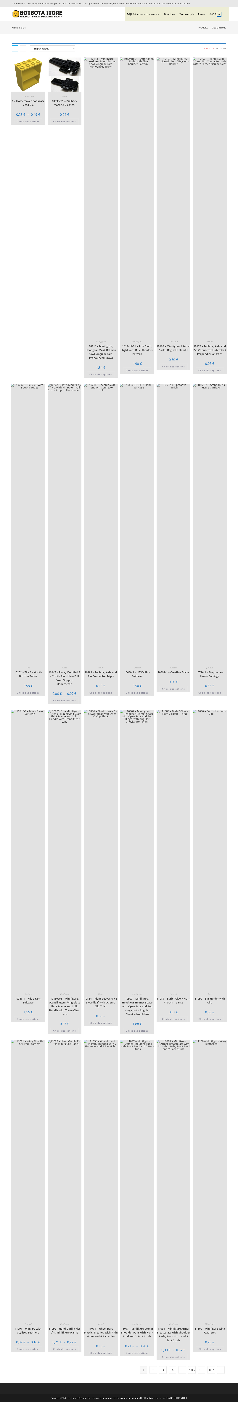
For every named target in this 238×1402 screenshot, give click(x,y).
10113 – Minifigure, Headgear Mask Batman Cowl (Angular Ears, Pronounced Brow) (101, 352)
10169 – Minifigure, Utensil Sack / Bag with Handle (173, 348)
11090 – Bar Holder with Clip (210, 1000)
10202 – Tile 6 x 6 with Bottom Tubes (28, 674)
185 (192, 1370)
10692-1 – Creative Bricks (173, 672)
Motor (64, 96)
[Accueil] (194, 27)
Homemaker (28, 96)
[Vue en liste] (23, 48)
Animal (173, 993)
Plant (100, 993)
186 (201, 1370)
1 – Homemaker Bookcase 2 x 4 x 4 (28, 103)
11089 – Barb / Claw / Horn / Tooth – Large (173, 1000)
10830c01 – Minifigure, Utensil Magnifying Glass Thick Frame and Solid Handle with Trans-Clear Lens (64, 1006)
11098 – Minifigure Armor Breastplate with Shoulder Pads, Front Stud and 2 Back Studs (173, 1334)
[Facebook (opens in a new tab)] (224, 3)
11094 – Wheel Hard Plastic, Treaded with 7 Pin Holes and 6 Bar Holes (101, 1332)
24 (212, 48)
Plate (64, 667)
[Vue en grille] (15, 48)
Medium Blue (218, 27)
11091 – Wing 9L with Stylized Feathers (28, 1330)
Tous (223, 48)
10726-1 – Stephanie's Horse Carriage (209, 674)
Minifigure (101, 341)
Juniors (209, 667)
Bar (209, 993)
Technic (209, 341)
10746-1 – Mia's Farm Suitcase (28, 1000)
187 (211, 1370)
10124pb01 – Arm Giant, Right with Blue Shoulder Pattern (137, 350)
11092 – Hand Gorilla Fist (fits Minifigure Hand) (64, 1330)
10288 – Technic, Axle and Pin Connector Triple (101, 674)
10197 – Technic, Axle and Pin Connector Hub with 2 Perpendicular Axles (209, 350)
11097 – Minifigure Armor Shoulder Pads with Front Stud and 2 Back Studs (137, 1332)
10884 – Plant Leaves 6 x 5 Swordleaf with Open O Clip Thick (100, 1002)
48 (217, 48)
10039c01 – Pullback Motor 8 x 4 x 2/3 (64, 103)
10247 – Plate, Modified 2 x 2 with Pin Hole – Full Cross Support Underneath (64, 678)
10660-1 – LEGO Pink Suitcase (137, 674)
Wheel (101, 1323)
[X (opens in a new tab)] (219, 3)
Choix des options (28, 121)
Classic (173, 667)
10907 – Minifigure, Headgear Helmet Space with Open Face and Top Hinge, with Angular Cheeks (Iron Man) (137, 1006)
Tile (28, 667)
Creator (137, 667)
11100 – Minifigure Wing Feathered (210, 1330)
